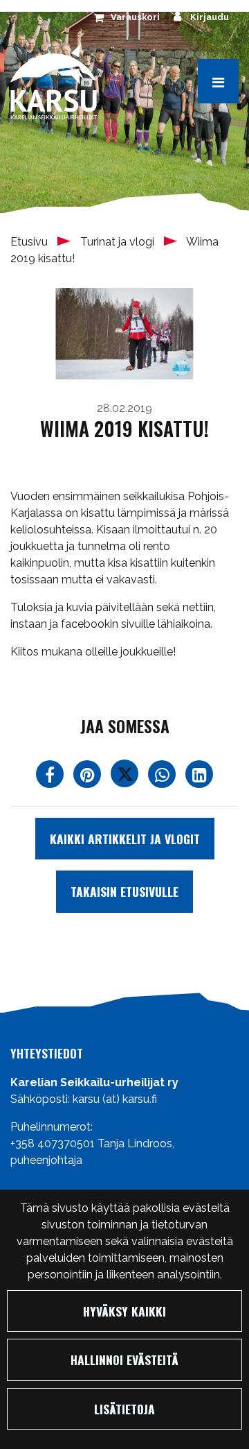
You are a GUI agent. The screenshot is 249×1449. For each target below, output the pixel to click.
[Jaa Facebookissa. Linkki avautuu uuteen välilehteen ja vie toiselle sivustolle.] (51, 777)
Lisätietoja (124, 1409)
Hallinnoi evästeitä (124, 1360)
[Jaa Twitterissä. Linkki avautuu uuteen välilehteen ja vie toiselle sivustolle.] (126, 777)
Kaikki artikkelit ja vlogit (125, 839)
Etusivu (30, 241)
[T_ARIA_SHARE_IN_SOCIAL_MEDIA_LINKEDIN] (199, 777)
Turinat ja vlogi (118, 241)
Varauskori (135, 17)
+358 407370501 (52, 1143)
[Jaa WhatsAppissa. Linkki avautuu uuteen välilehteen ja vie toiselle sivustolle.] (163, 777)
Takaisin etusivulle (124, 891)
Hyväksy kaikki (124, 1311)
